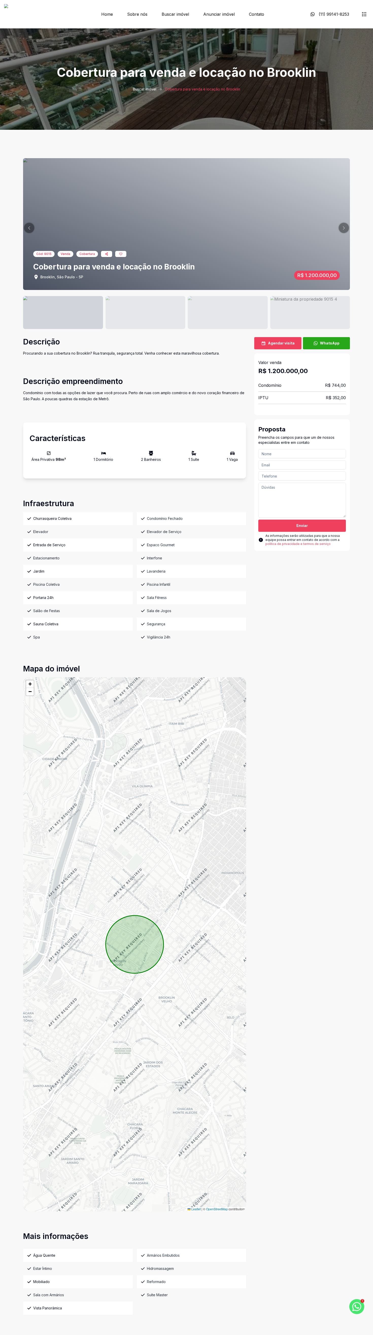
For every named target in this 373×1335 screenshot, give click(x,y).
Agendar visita (281, 343)
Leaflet (196, 1209)
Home (107, 14)
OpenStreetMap (217, 1209)
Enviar (302, 525)
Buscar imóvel (175, 14)
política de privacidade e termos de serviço (298, 544)
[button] (29, 228)
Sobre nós (137, 14)
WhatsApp (330, 343)
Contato (256, 14)
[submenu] (364, 14)
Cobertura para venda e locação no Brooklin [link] (202, 89)
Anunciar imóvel (219, 14)
